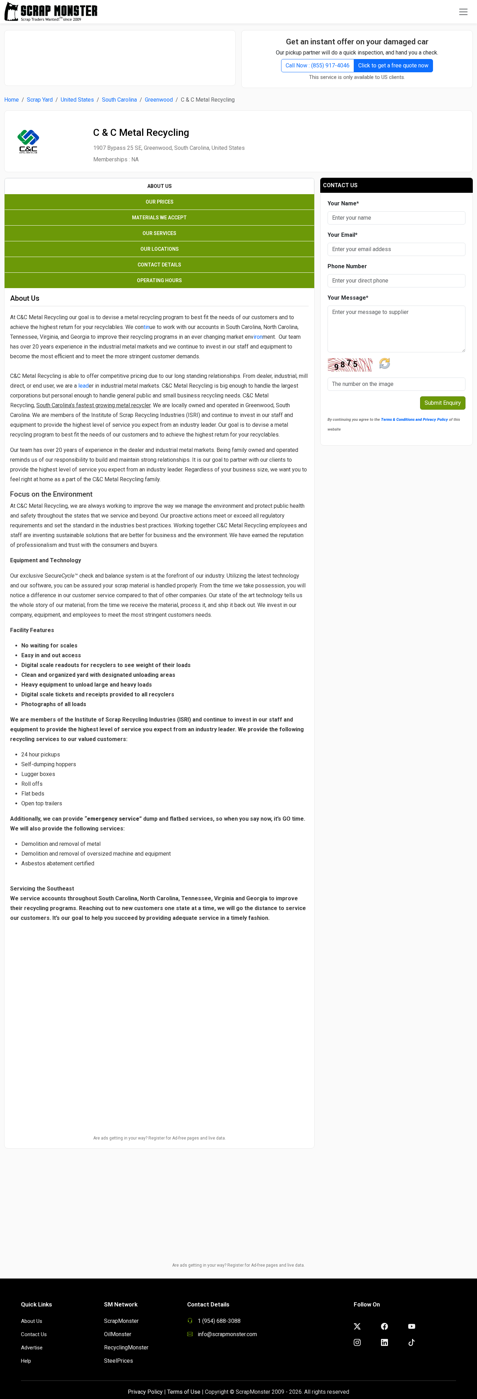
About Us (31, 1321)
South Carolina (119, 99)
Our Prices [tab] (160, 202)
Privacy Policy (145, 1392)
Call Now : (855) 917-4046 (318, 65)
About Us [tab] (159, 186)
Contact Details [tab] (159, 265)
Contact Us (34, 1334)
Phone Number (347, 266)
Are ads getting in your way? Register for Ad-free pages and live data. (159, 1138)
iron (258, 337)
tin (146, 327)
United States (77, 99)
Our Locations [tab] (159, 249)
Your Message (348, 297)
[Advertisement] (120, 54)
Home (11, 99)
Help (26, 1361)
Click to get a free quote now (393, 65)
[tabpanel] (159, 662)
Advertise (32, 1348)
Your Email (343, 235)
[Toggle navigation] (463, 12)
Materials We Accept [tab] (159, 217)
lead (83, 385)
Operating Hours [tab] (159, 280)
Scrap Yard (40, 99)
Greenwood (159, 99)
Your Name (343, 203)
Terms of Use (183, 1392)
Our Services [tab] (159, 233)
